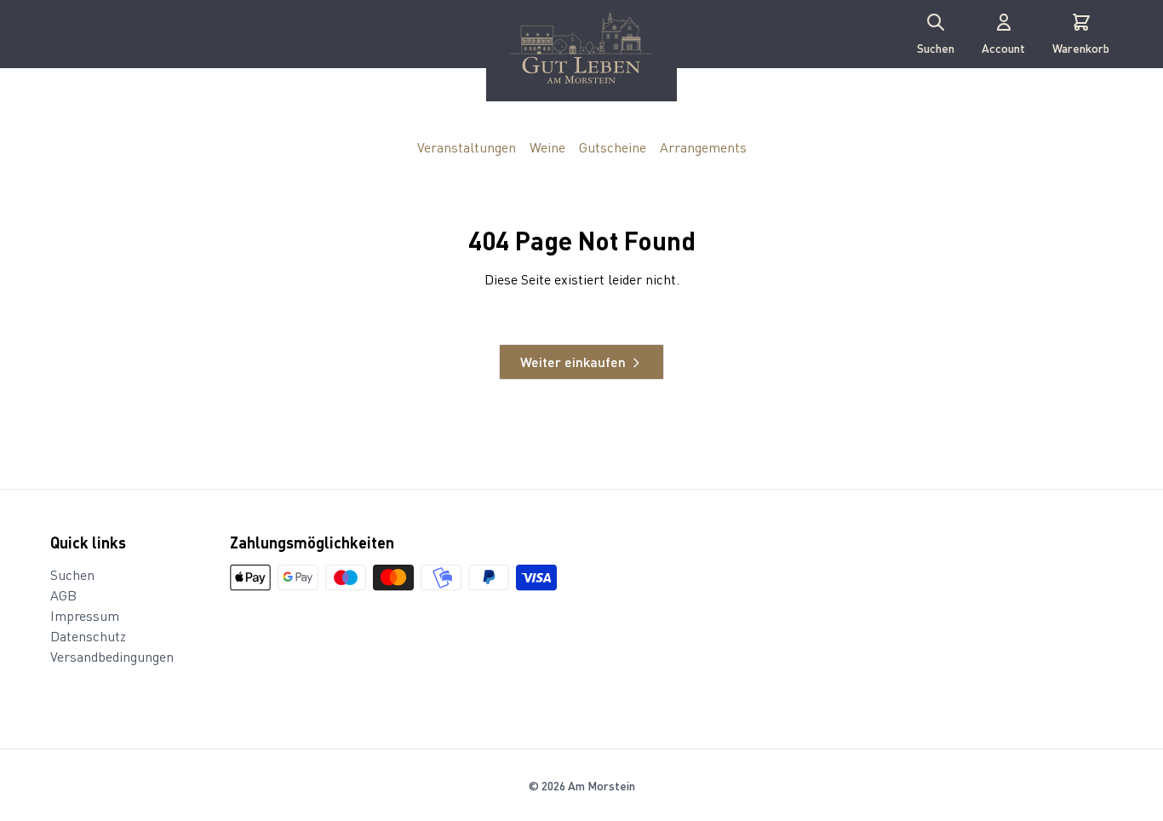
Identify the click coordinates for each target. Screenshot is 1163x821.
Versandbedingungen (112, 656)
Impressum (84, 615)
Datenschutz (88, 636)
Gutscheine (612, 147)
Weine (547, 147)
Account (1003, 47)
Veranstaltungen (466, 147)
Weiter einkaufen (573, 361)
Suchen (935, 47)
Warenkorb (1080, 47)
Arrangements (703, 147)
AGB (63, 595)
